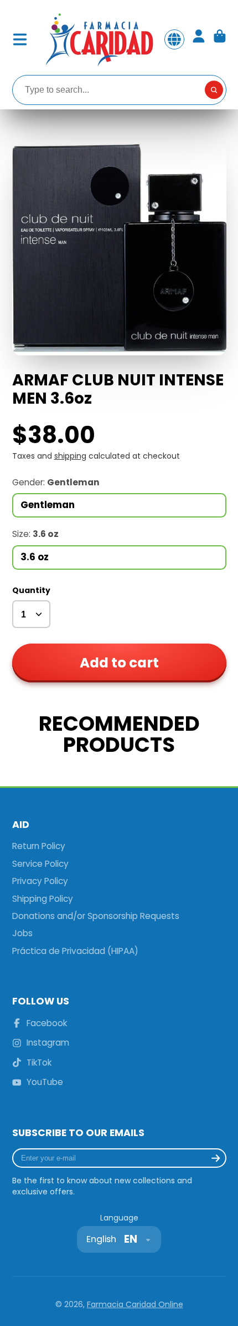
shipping (70, 455)
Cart (219, 39)
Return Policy (38, 846)
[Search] (214, 90)
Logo (98, 39)
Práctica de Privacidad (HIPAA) (75, 951)
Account (198, 39)
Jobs (22, 933)
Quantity (31, 590)
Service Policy (40, 864)
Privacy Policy (40, 881)
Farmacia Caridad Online (135, 1304)
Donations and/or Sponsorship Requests (95, 916)
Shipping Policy (42, 899)
